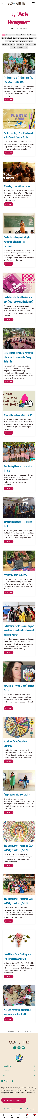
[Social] (15, 1047)
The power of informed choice (17, 794)
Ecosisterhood (7, 38)
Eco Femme (31, 35)
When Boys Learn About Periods (17, 186)
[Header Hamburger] (2, 3)
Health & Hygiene (21, 41)
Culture (23, 35)
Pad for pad (20, 44)
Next (29, 1031)
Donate (33, 2)
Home (12, 28)
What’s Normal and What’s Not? (18, 415)
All (3, 35)
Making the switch (8, 44)
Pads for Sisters (30, 44)
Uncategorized (22, 47)
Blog (18, 35)
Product (13, 47)
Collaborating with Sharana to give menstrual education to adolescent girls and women (19, 630)
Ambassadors (10, 35)
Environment (10, 41)
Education (32, 38)
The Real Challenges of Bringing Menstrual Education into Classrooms (17, 242)
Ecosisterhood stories (20, 38)
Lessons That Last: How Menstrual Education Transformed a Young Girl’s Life (18, 357)
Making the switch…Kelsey (15, 575)
